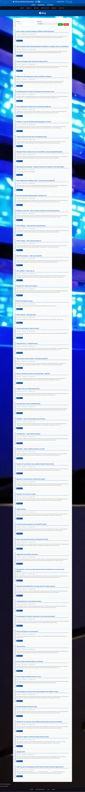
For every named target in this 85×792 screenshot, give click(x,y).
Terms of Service (20, 646)
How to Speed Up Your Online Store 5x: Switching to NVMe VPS (33, 106)
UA (36, 1)
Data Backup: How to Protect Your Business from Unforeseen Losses (35, 91)
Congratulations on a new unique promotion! (28, 601)
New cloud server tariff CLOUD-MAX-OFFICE (28, 403)
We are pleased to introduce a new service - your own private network (35, 616)
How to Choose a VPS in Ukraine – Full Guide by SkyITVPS (32, 358)
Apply (61, 24)
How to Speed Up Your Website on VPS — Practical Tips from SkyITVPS (35, 180)
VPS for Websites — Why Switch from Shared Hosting (30, 225)
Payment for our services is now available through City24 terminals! (35, 464)
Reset (66, 24)
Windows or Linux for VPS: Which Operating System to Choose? (33, 121)
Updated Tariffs (20, 752)
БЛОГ (48, 789)
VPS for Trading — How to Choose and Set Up (28, 241)
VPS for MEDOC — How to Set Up (25, 271)
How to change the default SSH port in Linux (28, 676)
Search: (18, 21)
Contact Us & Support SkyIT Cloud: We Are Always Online (32, 61)
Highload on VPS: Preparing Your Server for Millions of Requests (33, 76)
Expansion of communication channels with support (30, 479)
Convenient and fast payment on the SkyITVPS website (31, 524)
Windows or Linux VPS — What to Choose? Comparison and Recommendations (38, 210)
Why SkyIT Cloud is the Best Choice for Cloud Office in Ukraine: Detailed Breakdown (39, 152)
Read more (20, 40)
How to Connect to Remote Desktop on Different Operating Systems (35, 31)
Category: (40, 21)
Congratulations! (21, 509)
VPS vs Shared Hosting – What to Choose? (27, 328)
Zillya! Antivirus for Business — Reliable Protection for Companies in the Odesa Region (40, 167)
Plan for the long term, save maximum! (27, 631)
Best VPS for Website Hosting (24, 301)
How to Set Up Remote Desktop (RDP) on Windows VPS (31, 195)
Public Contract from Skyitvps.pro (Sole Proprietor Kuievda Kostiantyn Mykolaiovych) (40, 767)
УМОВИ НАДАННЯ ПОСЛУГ (40, 789)
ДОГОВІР (31, 789)
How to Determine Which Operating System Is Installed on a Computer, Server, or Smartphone (42, 46)
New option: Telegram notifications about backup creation (32, 737)
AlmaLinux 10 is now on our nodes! (26, 494)
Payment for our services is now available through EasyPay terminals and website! (39, 721)
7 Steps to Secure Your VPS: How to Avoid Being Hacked (31, 136)
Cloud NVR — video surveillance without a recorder (30, 449)
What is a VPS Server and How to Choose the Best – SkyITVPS (33, 373)
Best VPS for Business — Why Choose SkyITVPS (29, 256)
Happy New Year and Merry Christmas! (27, 554)
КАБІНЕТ (53, 789)
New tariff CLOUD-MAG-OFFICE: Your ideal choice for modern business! (35, 586)
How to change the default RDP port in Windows (29, 661)
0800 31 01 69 (61, 1)
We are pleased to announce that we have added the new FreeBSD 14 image (37, 691)
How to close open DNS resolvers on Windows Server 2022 (32, 539)
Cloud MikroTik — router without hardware (28, 434)
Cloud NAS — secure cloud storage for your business (30, 419)
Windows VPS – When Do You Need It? (26, 286)
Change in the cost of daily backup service (28, 388)
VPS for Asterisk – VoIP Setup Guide (26, 314)
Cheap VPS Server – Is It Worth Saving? (27, 343)
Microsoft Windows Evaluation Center (26, 706)
